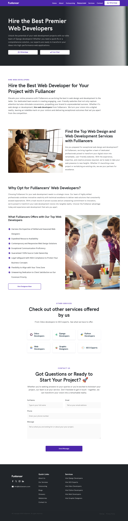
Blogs (40, 490)
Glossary (41, 494)
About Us (41, 478)
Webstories (42, 498)
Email (67, 400)
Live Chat (56, 52)
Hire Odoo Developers (73, 486)
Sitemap (101, 514)
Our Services (43, 482)
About (61, 3)
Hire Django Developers (74, 478)
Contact (100, 3)
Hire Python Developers (74, 490)
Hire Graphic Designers (73, 498)
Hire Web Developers (73, 494)
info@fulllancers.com (22, 486)
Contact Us (42, 502)
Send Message (64, 449)
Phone (29, 411)
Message (30, 422)
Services (91, 3)
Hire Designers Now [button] (25, 286)
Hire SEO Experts (71, 482)
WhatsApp (113, 3)
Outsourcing (70, 3)
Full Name (31, 400)
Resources (81, 3)
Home (54, 3)
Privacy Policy (110, 514)
